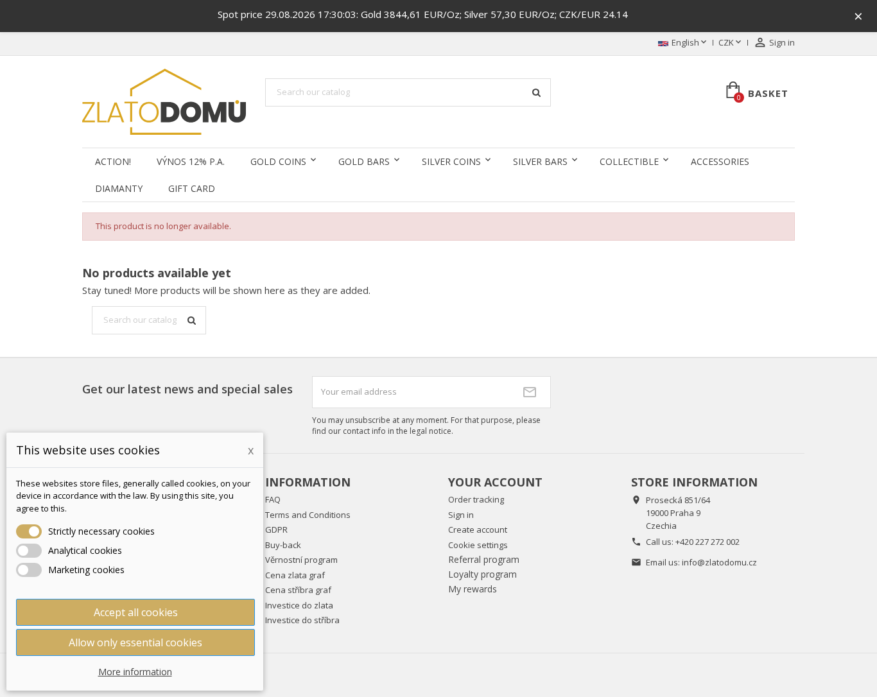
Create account (477, 529)
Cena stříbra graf (298, 590)
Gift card (191, 188)
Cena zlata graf (295, 575)
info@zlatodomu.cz (719, 562)
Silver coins (451, 161)
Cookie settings (478, 545)
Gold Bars (364, 161)
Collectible (629, 161)
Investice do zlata (299, 605)
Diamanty (119, 188)
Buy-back (283, 545)
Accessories (720, 161)
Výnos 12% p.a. (191, 161)
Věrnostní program (301, 559)
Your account (495, 482)
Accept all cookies (136, 612)
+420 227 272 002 (707, 541)
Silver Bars (540, 161)
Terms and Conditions (308, 515)
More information (135, 672)
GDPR (276, 529)
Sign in (461, 515)
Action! (113, 161)
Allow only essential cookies (135, 642)
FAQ (273, 499)
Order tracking (476, 499)
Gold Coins (278, 161)
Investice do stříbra (302, 620)
